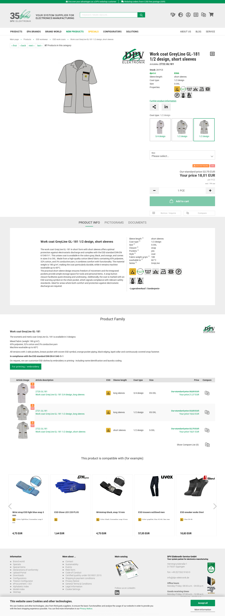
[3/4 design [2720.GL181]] (160, 127)
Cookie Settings (73, 589)
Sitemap (17, 592)
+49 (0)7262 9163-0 (180, 572)
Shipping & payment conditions (80, 578)
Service (210, 31)
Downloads (18, 575)
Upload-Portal (19, 572)
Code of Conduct (73, 572)
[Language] (180, 14)
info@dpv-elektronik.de (178, 577)
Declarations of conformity (25, 570)
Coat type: (160, 115)
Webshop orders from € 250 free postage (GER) (144, 1)
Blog (198, 31)
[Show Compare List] (203, 14)
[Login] (188, 14)
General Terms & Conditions (79, 584)
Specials (93, 31)
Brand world (53, 31)
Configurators (112, 31)
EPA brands (34, 31)
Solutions (132, 31)
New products (75, 31)
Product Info (89, 222)
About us (185, 31)
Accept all (203, 603)
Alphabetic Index (21, 586)
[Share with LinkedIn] (166, 107)
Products (16, 31)
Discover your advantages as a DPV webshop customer (92, 1)
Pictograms (114, 222)
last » (39, 45)
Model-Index (19, 589)
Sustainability (72, 564)
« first (14, 45)
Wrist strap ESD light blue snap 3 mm (28, 514)
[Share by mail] (154, 107)
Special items (19, 567)
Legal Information (74, 586)
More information (203, 609)
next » (31, 45)
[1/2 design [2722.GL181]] (204, 127)
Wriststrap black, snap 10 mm (110, 512)
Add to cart (182, 201)
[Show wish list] (196, 14)
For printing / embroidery (25, 366)
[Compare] (207, 393)
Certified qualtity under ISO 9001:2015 (83, 575)
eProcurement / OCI (22, 584)
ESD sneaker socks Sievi (192, 512)
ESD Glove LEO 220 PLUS (66, 512)
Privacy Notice (86, 608)
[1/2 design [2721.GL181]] (182, 127)
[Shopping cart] (211, 14)
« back (23, 45)
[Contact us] (173, 14)
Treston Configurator (23, 581)
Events (69, 567)
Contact (69, 561)
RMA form (70, 570)
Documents (137, 222)
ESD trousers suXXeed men (151, 512)
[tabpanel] (160, 129)
